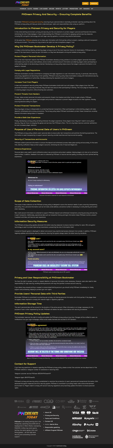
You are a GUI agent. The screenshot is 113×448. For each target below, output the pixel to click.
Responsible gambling (52, 427)
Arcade (51, 8)
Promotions (74, 8)
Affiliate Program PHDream (54, 430)
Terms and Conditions (52, 418)
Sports (58, 8)
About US (48, 412)
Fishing (35, 8)
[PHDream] (22, 3)
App (80, 8)
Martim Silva (54, 424)
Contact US (49, 421)
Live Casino (44, 8)
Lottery (65, 8)
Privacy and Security (52, 415)
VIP (92, 8)
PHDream (23, 8)
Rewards (86, 8)
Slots (30, 8)
